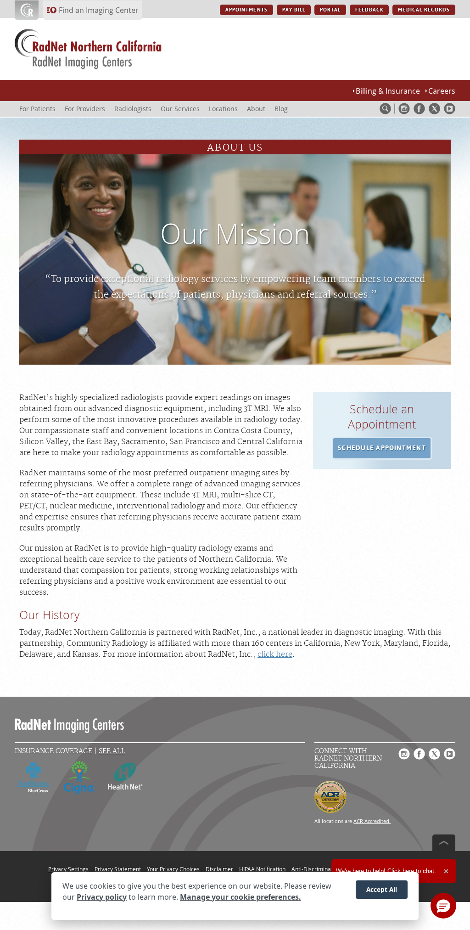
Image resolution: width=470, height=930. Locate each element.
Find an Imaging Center (99, 10)
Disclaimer (219, 869)
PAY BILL (293, 10)
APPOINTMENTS (246, 10)
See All (112, 751)
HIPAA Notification (262, 869)
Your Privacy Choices (173, 869)
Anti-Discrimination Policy (324, 869)
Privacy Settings (68, 869)
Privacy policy (102, 897)
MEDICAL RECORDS (424, 10)
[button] (382, 448)
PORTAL (330, 10)
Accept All (381, 889)
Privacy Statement (118, 869)
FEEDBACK (369, 10)
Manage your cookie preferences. (240, 897)
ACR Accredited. (372, 820)
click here (274, 654)
